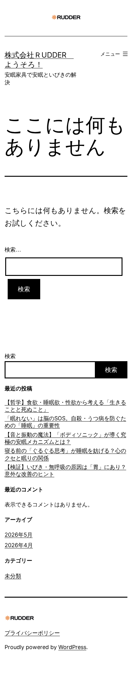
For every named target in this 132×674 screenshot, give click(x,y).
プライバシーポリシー (32, 633)
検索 (10, 356)
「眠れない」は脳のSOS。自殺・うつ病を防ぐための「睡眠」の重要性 (65, 422)
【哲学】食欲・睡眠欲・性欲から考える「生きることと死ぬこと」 (65, 406)
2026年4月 (19, 545)
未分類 (13, 576)
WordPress (72, 647)
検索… (13, 250)
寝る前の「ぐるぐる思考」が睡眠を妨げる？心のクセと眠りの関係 (65, 454)
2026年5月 (19, 534)
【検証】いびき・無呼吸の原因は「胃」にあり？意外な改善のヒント (65, 470)
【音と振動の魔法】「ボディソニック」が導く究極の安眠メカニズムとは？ (65, 438)
